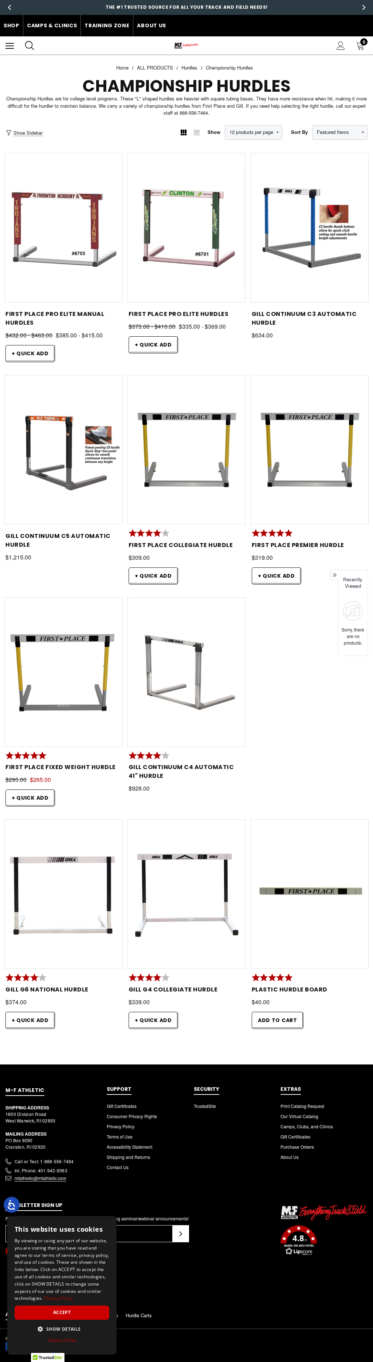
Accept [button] (62, 1312)
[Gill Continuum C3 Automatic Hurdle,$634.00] (309, 227)
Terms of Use (120, 1136)
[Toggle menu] (9, 45)
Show (214, 132)
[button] (324, 1241)
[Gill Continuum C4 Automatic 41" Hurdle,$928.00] (186, 672)
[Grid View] (183, 132)
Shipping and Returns (128, 1157)
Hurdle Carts (139, 1315)
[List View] (196, 132)
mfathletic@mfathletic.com (40, 1178)
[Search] (29, 45)
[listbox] (340, 132)
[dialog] (62, 1285)
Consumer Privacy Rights (132, 1116)
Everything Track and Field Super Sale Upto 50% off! (186, 7)
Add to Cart (277, 1020)
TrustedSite (205, 1106)
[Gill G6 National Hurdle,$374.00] (63, 894)
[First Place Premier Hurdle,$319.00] (309, 449)
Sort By (299, 132)
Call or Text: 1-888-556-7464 (44, 1161)
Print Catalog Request (302, 1106)
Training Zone (107, 25)
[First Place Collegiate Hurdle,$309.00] (186, 449)
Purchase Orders (297, 1147)
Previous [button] (9, 7)
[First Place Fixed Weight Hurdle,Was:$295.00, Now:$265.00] (63, 672)
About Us (151, 25)
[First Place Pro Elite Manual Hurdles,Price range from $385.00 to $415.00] (63, 227)
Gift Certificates (122, 1106)
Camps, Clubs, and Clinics (306, 1126)
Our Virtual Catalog (299, 1116)
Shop (11, 25)
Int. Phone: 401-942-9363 (41, 1170)
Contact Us (118, 1167)
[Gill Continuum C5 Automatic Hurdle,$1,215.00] (63, 449)
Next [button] (364, 7)
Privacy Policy (120, 1126)
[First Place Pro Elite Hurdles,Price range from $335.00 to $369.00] (186, 227)
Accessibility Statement (129, 1147)
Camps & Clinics (52, 25)
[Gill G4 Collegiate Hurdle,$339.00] (186, 894)
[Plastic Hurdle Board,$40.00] (309, 894)
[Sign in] (341, 45)
